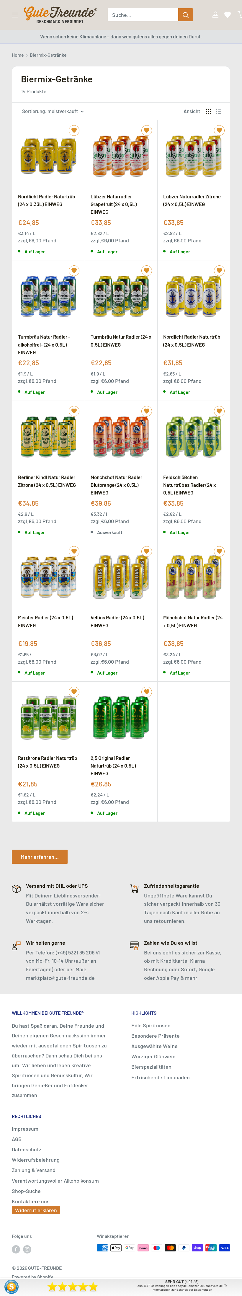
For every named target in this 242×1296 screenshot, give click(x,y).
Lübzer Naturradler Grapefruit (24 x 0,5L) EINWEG (114, 204)
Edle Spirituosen (151, 1025)
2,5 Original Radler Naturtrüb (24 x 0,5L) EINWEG (113, 765)
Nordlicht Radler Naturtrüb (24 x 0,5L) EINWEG (191, 340)
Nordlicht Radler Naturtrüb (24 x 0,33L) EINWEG (46, 200)
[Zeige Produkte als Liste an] (218, 111)
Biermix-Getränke (48, 55)
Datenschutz (26, 1149)
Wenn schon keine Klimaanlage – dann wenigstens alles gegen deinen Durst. (121, 36)
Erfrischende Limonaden (160, 1077)
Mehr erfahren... (40, 856)
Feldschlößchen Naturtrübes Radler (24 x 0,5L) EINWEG (189, 484)
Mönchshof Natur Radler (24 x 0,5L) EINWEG (193, 621)
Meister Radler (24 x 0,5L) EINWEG (45, 621)
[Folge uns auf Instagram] (27, 1248)
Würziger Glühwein (153, 1056)
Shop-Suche (26, 1191)
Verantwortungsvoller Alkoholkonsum (55, 1180)
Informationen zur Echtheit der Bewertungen (182, 1289)
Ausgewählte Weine (154, 1046)
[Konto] (211, 15)
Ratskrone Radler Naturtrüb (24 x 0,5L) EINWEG (47, 761)
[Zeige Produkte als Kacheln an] (208, 111)
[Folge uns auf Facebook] (16, 1248)
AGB (17, 1139)
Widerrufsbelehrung (36, 1159)
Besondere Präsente (155, 1035)
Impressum (25, 1128)
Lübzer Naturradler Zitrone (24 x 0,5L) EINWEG (192, 200)
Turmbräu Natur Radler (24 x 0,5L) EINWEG (121, 340)
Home (18, 55)
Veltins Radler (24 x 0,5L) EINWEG (117, 621)
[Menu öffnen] (15, 15)
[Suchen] (185, 14)
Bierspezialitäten (151, 1066)
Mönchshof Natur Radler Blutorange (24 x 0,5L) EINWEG (116, 484)
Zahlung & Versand (33, 1170)
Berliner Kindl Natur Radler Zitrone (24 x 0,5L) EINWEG (47, 481)
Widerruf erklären (36, 1210)
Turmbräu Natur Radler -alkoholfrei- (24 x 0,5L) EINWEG (44, 344)
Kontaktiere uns (31, 1201)
